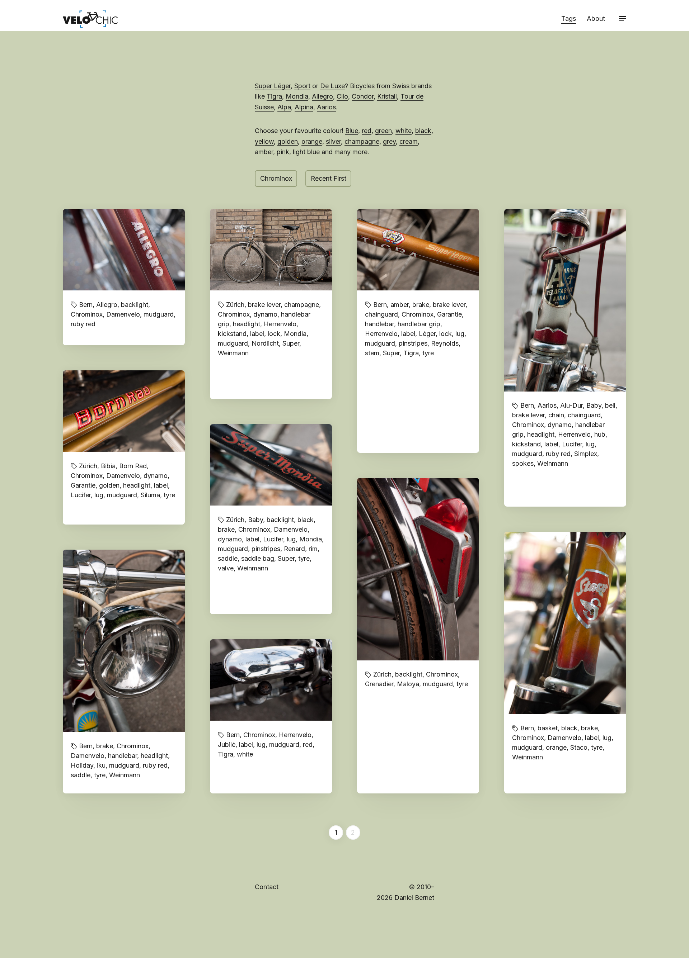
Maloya (408, 684)
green (383, 130)
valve (226, 568)
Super (290, 343)
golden (287, 141)
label (257, 333)
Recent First (328, 178)
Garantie (449, 314)
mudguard (159, 314)
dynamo (265, 314)
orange (311, 141)
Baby (593, 405)
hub (599, 434)
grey (389, 141)
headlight (246, 324)
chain (556, 415)
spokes (523, 463)
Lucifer (572, 444)
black (423, 130)
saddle (228, 558)
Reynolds (445, 343)
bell (610, 405)
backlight (134, 304)
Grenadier (379, 684)
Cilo (342, 96)
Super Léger (273, 86)
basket (548, 728)
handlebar (379, 324)
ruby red (83, 324)
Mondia (297, 96)
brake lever (264, 304)
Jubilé (226, 744)
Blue (351, 130)
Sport (302, 86)
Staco (578, 747)
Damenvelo (123, 314)
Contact (266, 887)
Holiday (82, 765)
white (403, 130)
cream (408, 141)
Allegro (322, 96)
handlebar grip (419, 324)
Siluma (150, 495)
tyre (428, 353)
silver (333, 141)
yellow (264, 141)
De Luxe (332, 86)
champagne (361, 141)
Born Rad (133, 466)
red (366, 130)
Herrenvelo (280, 324)
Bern (86, 304)
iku (101, 765)
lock (274, 333)
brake (420, 304)
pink (283, 152)
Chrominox (276, 178)
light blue (306, 152)
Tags (568, 18)
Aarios (326, 107)
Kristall (387, 96)
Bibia (108, 466)
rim (313, 548)
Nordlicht (265, 343)
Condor (363, 96)
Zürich (235, 304)
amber (264, 152)
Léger (427, 333)
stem (372, 353)
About (596, 18)
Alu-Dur (571, 405)
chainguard (381, 314)
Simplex (585, 453)
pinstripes (413, 343)
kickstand (232, 333)
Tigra (274, 96)
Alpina (304, 107)
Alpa (284, 107)
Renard (294, 548)
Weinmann (233, 353)
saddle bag (257, 558)
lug (459, 333)
